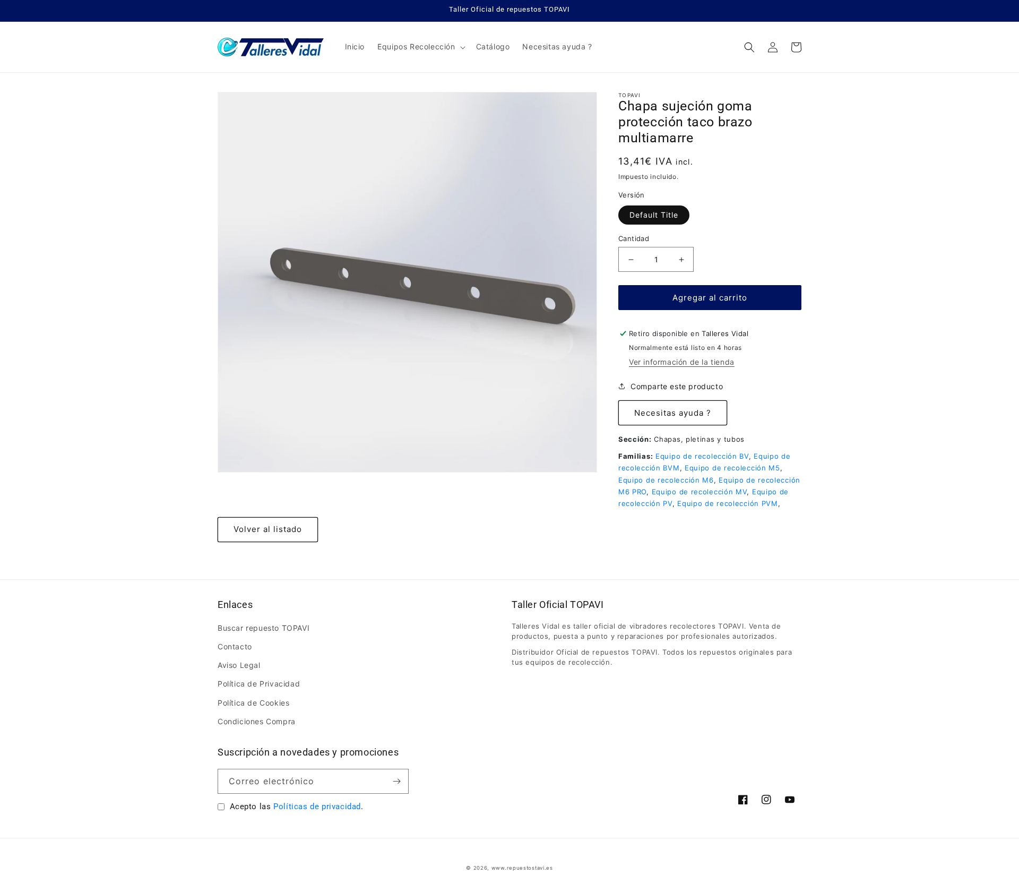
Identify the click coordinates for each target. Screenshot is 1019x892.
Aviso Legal (239, 665)
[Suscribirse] (396, 781)
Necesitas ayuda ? (672, 413)
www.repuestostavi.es (522, 868)
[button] (420, 47)
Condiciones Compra (257, 721)
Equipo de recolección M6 (666, 480)
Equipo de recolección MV (699, 491)
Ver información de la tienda (682, 361)
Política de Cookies (253, 702)
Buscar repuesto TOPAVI (263, 627)
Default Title (653, 214)
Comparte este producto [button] (677, 386)
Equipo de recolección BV (702, 456)
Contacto (235, 646)
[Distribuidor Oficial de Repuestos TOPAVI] (271, 47)
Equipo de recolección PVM (727, 503)
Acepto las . (297, 806)
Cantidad (633, 238)
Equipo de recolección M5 (732, 468)
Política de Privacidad (259, 683)
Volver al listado (268, 529)
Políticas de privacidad (317, 806)
